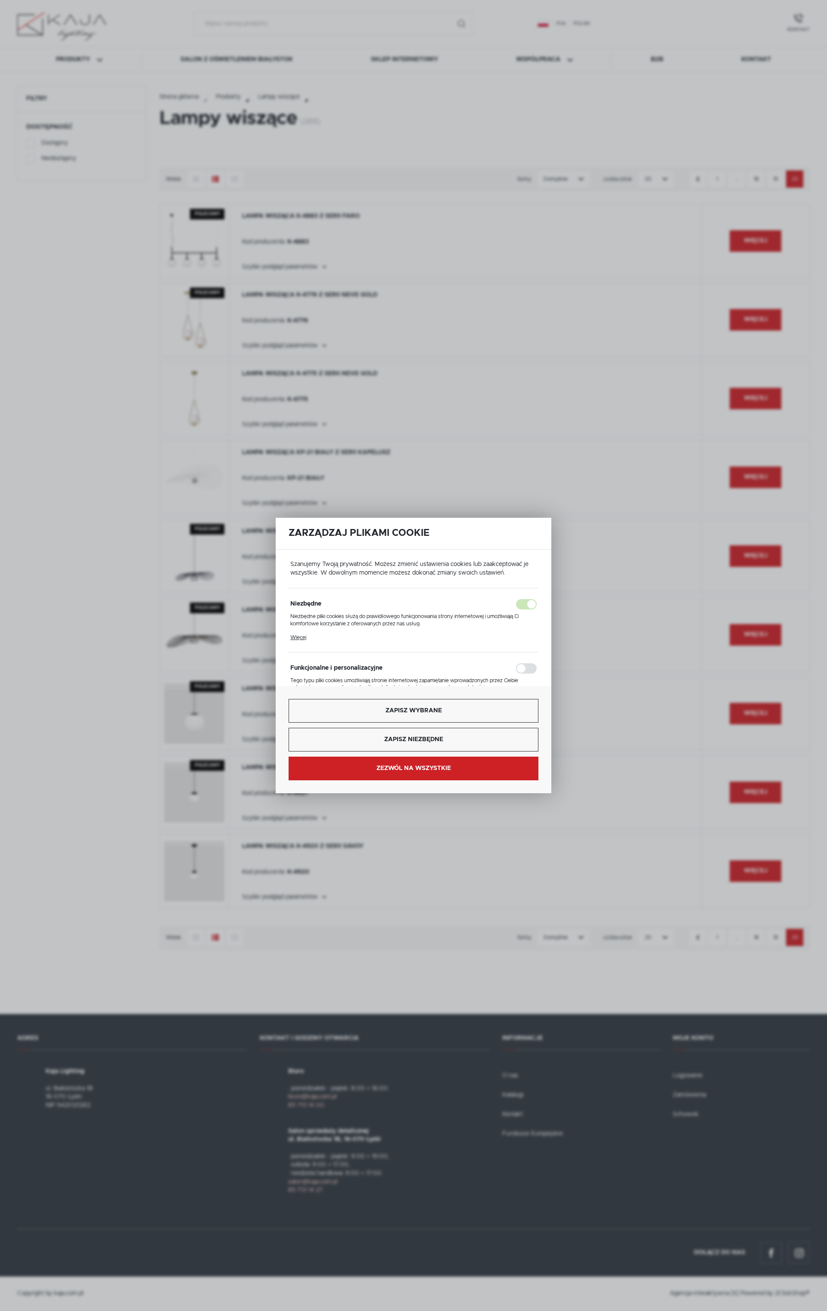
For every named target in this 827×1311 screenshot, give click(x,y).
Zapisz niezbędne (413, 739)
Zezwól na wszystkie (413, 768)
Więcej (298, 637)
